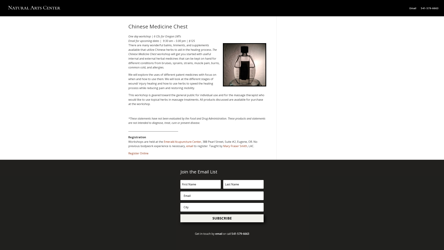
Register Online (138, 153)
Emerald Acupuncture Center (182, 142)
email (189, 146)
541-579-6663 (429, 8)
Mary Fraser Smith (235, 146)
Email (412, 8)
